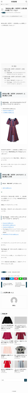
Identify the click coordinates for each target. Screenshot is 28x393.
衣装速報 (14, 1)
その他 (4, 12)
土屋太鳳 (9, 272)
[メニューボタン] (1, 1)
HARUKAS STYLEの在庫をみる (11, 234)
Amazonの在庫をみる (8, 223)
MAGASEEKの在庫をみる (9, 225)
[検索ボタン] (26, 1)
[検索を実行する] (25, 380)
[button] (3, 278)
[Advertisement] (14, 45)
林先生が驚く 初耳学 (16, 272)
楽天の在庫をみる (7, 188)
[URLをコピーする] (25, 278)
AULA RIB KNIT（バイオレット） (15, 80)
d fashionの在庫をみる (8, 110)
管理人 (14, 305)
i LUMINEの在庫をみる (8, 112)
